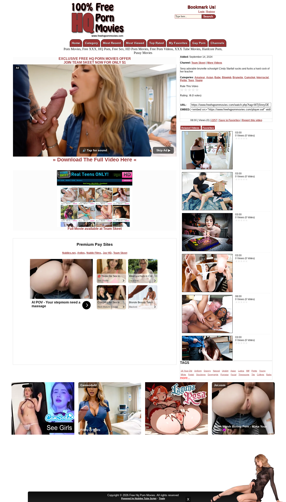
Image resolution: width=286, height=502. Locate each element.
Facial (233, 374)
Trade (162, 498)
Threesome (243, 374)
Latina (241, 371)
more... (185, 378)
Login (201, 11)
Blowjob (226, 77)
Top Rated (156, 43)
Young (198, 80)
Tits (253, 374)
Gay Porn (199, 43)
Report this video (252, 120)
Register (210, 11)
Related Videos (190, 128)
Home (76, 43)
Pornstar (224, 374)
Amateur (200, 77)
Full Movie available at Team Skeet (95, 228)
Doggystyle (213, 374)
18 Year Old (186, 371)
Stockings (201, 374)
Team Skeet (120, 252)
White (183, 374)
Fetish (191, 374)
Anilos (81, 252)
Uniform (198, 371)
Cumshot (249, 77)
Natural (216, 371)
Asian (209, 77)
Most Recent (112, 43)
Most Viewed (135, 43)
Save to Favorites (229, 120)
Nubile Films (93, 252)
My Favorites (178, 43)
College (260, 374)
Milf (247, 371)
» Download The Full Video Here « (95, 159)
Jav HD (107, 252)
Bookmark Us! (202, 7)
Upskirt (225, 371)
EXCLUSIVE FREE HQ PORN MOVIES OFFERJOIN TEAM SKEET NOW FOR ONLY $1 (95, 60)
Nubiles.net (69, 252)
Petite (183, 80)
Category (91, 43)
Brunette (238, 77)
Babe (217, 77)
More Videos (214, 62)
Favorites (208, 128)
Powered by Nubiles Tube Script (138, 498)
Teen (191, 80)
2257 (214, 120)
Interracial (262, 77)
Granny (207, 371)
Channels (217, 43)
